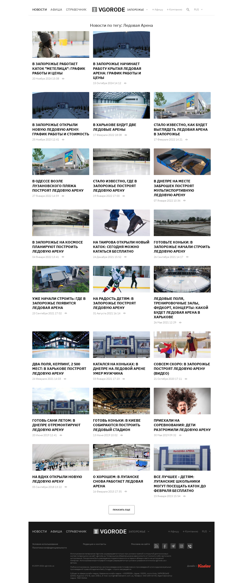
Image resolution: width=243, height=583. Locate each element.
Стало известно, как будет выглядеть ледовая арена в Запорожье (181, 129)
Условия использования (45, 544)
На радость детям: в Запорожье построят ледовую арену (114, 303)
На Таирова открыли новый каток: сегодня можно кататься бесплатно (121, 247)
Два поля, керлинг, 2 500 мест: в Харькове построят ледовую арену (59, 369)
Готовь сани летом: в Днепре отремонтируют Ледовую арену (56, 425)
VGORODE (113, 531)
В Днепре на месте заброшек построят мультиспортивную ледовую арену (174, 188)
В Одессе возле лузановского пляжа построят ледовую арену (58, 186)
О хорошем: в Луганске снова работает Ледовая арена (118, 481)
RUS (196, 9)
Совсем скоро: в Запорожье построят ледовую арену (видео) (182, 369)
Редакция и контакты (94, 544)
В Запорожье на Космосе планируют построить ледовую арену (57, 247)
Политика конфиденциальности (49, 548)
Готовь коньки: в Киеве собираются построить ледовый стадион (117, 425)
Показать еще (121, 509)
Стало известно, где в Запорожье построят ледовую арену (115, 186)
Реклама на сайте (140, 544)
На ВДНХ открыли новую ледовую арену (57, 479)
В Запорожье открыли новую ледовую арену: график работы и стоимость (60, 129)
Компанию (175, 9)
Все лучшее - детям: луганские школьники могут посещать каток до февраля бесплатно (180, 483)
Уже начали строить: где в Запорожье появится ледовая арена (59, 303)
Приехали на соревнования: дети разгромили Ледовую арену (182, 425)
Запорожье (137, 531)
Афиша (56, 9)
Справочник (76, 9)
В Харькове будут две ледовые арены (114, 127)
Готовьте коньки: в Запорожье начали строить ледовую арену (182, 247)
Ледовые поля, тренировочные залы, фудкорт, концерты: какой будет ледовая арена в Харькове (181, 307)
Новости (39, 9)
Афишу (159, 9)
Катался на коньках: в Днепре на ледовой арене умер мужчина (119, 369)
